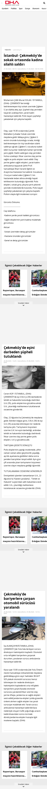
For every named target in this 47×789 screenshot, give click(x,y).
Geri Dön (7, 14)
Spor (21, 8)
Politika (14, 8)
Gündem (5, 8)
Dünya (27, 8)
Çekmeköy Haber (18, 50)
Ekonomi (35, 8)
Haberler (8, 50)
